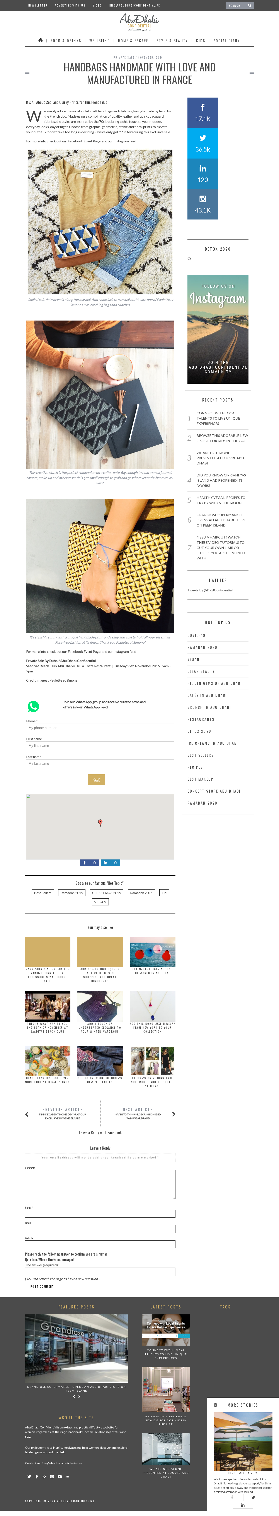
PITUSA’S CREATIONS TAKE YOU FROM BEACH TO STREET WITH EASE (152, 1082)
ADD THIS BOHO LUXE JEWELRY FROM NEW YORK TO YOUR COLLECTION (152, 1027)
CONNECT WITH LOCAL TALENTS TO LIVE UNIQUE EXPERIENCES (218, 418)
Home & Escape (133, 40)
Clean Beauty (201, 671)
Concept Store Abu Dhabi (214, 791)
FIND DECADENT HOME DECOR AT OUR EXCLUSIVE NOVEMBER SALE (62, 1113)
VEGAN (100, 902)
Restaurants (200, 719)
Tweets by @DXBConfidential (210, 590)
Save (96, 780)
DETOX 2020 (199, 731)
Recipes (195, 767)
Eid (164, 893)
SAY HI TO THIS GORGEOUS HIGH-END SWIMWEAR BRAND (138, 1113)
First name (34, 739)
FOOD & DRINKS (66, 40)
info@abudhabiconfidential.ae (134, 5)
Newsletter (38, 5)
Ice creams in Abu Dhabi (212, 743)
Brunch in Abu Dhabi (209, 707)
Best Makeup (200, 779)
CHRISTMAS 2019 (106, 893)
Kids (200, 40)
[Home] (41, 40)
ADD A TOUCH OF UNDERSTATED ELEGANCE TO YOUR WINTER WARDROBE (100, 1027)
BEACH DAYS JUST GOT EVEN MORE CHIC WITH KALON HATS (47, 1080)
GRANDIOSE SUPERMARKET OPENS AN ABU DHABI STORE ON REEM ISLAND (221, 520)
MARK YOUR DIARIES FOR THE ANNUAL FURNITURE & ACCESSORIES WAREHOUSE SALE (48, 975)
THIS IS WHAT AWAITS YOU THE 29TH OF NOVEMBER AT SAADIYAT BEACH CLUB (47, 1027)
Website (29, 1238)
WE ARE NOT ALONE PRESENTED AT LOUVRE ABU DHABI (220, 458)
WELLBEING (99, 40)
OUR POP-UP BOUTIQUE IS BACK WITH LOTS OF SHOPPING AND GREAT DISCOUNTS (100, 975)
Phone (31, 721)
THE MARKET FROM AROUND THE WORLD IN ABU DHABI (152, 971)
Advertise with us (70, 5)
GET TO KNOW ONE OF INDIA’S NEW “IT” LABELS (100, 1080)
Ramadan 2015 (72, 893)
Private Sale (124, 57)
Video (97, 5)
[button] (100, 823)
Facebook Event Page (84, 141)
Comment (30, 1168)
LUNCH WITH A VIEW (243, 1473)
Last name (33, 757)
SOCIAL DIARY (226, 40)
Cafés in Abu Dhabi (207, 695)
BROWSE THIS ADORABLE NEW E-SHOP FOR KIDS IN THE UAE (166, 1420)
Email (28, 1223)
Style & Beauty (172, 40)
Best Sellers (42, 893)
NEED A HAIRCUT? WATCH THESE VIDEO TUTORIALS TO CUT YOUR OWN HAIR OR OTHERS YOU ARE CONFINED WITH (221, 547)
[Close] (216, 1405)
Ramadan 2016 (141, 893)
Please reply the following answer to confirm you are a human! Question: (66, 1256)
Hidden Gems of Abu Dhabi (214, 683)
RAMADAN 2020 (202, 647)
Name (29, 1207)
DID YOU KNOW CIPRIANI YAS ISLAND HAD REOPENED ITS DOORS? (221, 480)
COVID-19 (196, 635)
